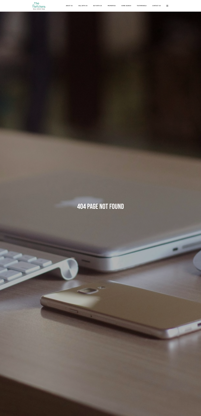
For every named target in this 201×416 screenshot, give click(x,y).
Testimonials (142, 5)
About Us (69, 5)
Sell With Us (83, 5)
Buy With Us (97, 5)
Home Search (126, 5)
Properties (112, 5)
